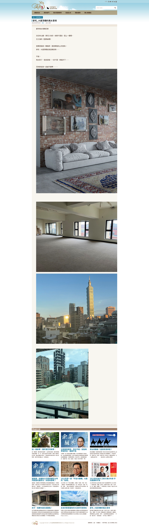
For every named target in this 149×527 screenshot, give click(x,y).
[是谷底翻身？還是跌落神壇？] (103, 439)
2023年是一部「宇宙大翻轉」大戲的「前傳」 (74, 479)
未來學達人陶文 (113, 522)
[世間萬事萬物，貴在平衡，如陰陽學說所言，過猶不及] (74, 439)
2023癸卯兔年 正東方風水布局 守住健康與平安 (103, 479)
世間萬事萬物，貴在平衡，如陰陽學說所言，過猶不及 (74, 450)
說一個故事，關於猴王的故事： (44, 449)
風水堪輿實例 (37, 17)
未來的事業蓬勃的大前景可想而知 (74, 508)
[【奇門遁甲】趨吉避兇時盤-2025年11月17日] (51, 9)
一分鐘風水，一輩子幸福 (101, 522)
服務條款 (90, 522)
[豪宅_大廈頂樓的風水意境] (103, 498)
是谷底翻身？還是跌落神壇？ (101, 449)
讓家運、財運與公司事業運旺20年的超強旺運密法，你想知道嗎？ (45, 479)
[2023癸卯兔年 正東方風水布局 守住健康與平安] (103, 469)
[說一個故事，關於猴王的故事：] (45, 439)
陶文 (43, 23)
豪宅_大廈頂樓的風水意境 (100, 508)
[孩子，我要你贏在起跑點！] (45, 498)
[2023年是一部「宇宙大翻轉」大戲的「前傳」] (74, 469)
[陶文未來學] (38, 9)
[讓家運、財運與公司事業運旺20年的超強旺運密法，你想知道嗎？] (45, 469)
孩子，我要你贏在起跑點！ (42, 508)
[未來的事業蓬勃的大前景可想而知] (74, 498)
